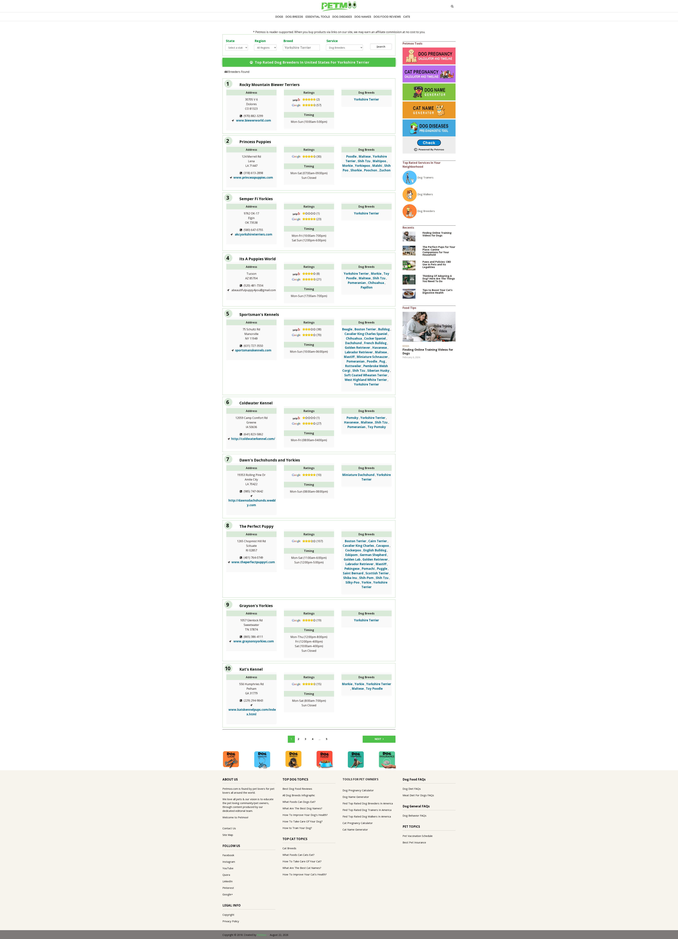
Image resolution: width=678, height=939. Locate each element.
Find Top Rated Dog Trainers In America (367, 810)
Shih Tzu (364, 161)
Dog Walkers (425, 194)
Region (260, 41)
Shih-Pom (366, 578)
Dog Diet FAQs (412, 788)
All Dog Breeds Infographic (298, 795)
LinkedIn (227, 881)
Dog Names (362, 17)
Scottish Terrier (377, 573)
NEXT (378, 739)
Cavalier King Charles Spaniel (365, 334)
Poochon (370, 170)
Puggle (382, 569)
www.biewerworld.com (253, 120)
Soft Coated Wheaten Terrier (365, 375)
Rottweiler (353, 366)
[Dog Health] (262, 759)
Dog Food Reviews (387, 17)
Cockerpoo (353, 550)
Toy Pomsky (377, 427)
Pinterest (228, 888)
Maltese (365, 156)
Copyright (228, 914)
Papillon (367, 287)
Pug (382, 361)
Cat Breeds (289, 848)
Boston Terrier (365, 329)
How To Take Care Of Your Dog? (302, 821)
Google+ (227, 894)
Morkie (347, 166)
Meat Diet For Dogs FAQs (418, 795)
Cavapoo (382, 546)
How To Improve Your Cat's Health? (304, 874)
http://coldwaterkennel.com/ (253, 439)
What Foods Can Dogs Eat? (299, 801)
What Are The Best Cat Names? (301, 868)
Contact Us (229, 828)
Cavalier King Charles (358, 546)
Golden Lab (352, 559)
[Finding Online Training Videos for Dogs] (409, 236)
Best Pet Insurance (414, 842)
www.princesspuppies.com (253, 177)
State (230, 41)
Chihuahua (376, 283)
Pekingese (351, 569)
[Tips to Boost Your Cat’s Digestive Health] (409, 293)
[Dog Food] (324, 759)
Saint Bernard (353, 573)
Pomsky (352, 418)
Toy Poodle (374, 689)
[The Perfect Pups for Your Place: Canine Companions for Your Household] (409, 250)
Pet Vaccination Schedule (418, 836)
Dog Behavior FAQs (414, 815)
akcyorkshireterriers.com (253, 234)
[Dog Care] (231, 759)
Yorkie (366, 582)
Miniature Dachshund (358, 475)
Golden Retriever (357, 348)
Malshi (377, 166)
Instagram (228, 861)
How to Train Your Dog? (297, 828)
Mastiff (349, 357)
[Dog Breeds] (293, 759)
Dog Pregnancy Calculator (358, 790)
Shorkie (356, 170)
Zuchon (385, 170)
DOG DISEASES (342, 17)
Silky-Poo (352, 582)
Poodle (351, 156)
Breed (288, 41)
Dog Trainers (425, 177)
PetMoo (261, 935)
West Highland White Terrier (366, 380)
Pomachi (368, 569)
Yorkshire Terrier (366, 99)
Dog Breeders (426, 211)
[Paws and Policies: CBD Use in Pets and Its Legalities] (409, 265)
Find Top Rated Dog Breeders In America (368, 803)
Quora (226, 874)
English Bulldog (374, 550)
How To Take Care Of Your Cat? (302, 861)
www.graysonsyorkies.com (253, 641)
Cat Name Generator (355, 829)
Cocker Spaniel (375, 338)
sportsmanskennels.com (253, 350)
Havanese (379, 348)
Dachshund (353, 343)
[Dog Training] (356, 759)
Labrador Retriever (359, 352)
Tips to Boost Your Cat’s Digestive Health (437, 291)
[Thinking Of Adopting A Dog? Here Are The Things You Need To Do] (409, 279)
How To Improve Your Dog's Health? (305, 815)
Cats (406, 17)
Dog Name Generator (356, 797)
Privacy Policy (230, 921)
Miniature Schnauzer (372, 357)
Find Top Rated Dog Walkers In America (367, 816)
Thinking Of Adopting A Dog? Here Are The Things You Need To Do (439, 279)
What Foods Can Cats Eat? (298, 854)
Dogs (279, 17)
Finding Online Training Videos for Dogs (437, 234)
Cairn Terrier (377, 541)
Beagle (347, 329)
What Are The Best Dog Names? (302, 808)
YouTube (227, 868)
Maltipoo (379, 161)
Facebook (228, 855)
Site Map (227, 835)
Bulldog (384, 329)
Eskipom (351, 555)
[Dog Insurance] (387, 759)
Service (332, 41)
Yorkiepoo (362, 166)
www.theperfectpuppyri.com (253, 562)
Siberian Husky (378, 371)
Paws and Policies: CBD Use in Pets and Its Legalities (437, 265)
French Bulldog (375, 343)
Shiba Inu (350, 578)
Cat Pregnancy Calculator (358, 823)
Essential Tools (317, 17)
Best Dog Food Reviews (297, 788)
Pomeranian (357, 283)
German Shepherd (373, 555)
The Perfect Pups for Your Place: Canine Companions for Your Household (439, 251)
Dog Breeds (294, 17)
